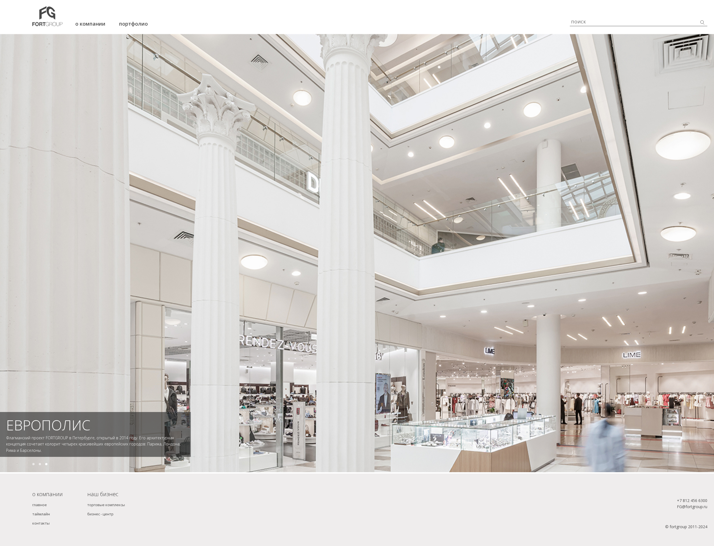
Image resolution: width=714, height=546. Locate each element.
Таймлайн (41, 525)
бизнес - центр (100, 525)
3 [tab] (681, 449)
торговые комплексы (106, 516)
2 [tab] (345, 449)
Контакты (41, 534)
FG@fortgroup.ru (692, 518)
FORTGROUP (46, 436)
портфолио (133, 23)
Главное (39, 516)
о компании (90, 23)
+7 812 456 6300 (692, 512)
